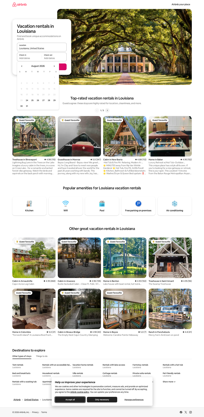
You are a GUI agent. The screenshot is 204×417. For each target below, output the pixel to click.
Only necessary (102, 399)
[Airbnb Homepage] (19, 4)
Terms (44, 412)
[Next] (107, 110)
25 (32, 100)
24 (27, 100)
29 (54, 100)
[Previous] (97, 110)
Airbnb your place (181, 4)
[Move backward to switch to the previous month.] (22, 66)
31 (27, 106)
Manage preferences (134, 399)
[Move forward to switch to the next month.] (54, 66)
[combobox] (41, 48)
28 (49, 100)
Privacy (35, 412)
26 (38, 100)
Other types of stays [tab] (21, 356)
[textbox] (29, 58)
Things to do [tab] (42, 356)
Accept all (70, 399)
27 (43, 100)
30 (21, 106)
